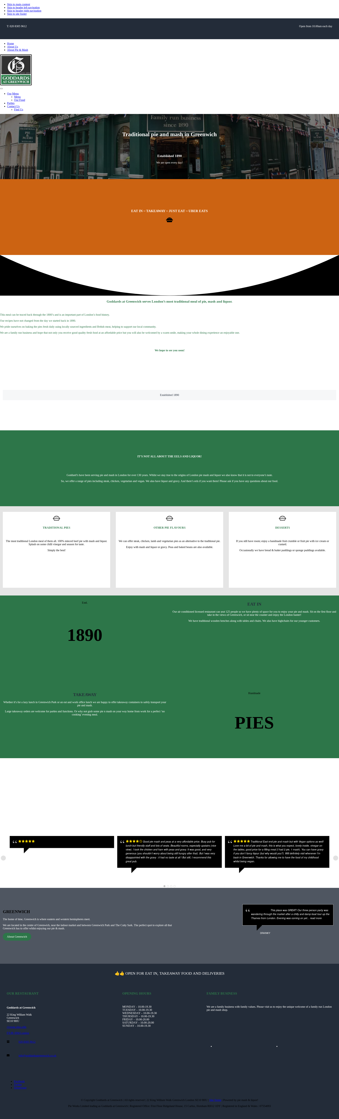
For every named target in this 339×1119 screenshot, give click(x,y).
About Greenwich (17, 936)
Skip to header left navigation (23, 7)
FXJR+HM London (18, 1032)
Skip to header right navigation (24, 10)
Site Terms (215, 1100)
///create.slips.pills (16, 1026)
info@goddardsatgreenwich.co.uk (37, 1055)
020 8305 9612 (27, 1041)
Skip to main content (18, 4)
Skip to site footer (17, 13)
